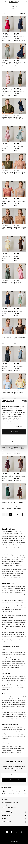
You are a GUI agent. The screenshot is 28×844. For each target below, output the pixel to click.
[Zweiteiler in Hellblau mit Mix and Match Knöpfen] (20, 134)
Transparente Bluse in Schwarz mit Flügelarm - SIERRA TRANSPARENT (20, 338)
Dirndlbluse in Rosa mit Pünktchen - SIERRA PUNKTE (20, 173)
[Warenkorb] (26, 2)
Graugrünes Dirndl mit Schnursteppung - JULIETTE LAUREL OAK (7, 283)
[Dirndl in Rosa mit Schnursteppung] (20, 271)
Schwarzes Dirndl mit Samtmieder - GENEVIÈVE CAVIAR (7, 366)
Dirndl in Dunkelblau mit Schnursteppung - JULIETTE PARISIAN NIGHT (19, 63)
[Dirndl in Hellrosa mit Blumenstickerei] (8, 79)
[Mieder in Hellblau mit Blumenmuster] (8, 381)
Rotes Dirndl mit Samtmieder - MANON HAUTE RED (20, 448)
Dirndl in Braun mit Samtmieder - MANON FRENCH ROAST (20, 476)
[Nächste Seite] (21, 514)
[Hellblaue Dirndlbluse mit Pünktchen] (20, 189)
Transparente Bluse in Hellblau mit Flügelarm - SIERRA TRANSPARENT (8, 338)
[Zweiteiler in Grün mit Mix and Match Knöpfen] (8, 51)
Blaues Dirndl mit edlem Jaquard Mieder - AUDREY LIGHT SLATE (20, 366)
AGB (25, 838)
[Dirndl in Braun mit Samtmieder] (20, 464)
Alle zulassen (14, 431)
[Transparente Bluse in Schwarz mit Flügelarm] (20, 326)
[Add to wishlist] (12, 17)
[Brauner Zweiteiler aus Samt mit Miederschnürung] (20, 244)
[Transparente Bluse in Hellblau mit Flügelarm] (8, 326)
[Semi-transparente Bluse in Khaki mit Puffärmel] (8, 106)
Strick (3, 727)
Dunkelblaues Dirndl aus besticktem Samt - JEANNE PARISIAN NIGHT (19, 118)
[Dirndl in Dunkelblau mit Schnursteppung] (20, 51)
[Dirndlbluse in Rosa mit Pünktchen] (20, 161)
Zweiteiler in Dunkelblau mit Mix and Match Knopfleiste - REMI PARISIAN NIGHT (7, 311)
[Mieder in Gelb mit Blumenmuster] (20, 381)
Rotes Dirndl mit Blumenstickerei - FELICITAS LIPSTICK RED (7, 35)
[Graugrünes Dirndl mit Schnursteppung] (8, 271)
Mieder (5, 697)
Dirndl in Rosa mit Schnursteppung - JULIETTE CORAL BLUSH (20, 283)
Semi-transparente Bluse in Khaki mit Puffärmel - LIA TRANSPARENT (8, 118)
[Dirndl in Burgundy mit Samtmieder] (8, 464)
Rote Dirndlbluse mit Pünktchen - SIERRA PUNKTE (7, 200)
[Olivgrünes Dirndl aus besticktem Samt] (20, 79)
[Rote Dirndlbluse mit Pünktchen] (8, 189)
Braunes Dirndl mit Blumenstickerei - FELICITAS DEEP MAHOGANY (19, 503)
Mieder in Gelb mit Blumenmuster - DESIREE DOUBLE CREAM (19, 393)
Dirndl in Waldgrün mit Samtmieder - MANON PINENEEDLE (7, 503)
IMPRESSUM (4, 838)
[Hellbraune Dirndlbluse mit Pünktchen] (20, 216)
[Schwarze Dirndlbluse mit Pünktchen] (8, 216)
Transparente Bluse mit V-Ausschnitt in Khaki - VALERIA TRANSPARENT (7, 173)
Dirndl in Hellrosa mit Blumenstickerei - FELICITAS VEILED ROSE (7, 90)
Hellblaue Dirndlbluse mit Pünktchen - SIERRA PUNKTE (20, 200)
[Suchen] (5, 2)
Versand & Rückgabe (8, 812)
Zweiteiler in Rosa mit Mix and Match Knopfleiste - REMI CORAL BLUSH (7, 145)
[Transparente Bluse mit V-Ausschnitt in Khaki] (8, 161)
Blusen (6, 577)
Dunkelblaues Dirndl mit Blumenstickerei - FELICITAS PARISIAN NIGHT (20, 35)
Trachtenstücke (10, 588)
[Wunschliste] (22, 2)
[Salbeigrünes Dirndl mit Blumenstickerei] (20, 299)
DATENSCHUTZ (15, 838)
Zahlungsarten (6, 815)
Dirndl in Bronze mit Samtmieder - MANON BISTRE (7, 448)
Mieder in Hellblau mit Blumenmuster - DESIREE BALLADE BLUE (7, 393)
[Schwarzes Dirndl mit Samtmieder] (8, 354)
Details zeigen (19, 426)
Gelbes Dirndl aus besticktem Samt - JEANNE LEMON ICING (7, 255)
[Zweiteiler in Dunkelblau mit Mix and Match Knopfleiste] (8, 299)
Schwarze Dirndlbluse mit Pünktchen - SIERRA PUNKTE (7, 228)
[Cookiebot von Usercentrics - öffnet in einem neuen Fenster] (21, 401)
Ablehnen (14, 441)
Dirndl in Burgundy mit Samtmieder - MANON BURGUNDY (7, 476)
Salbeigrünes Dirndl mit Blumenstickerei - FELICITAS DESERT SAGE (20, 311)
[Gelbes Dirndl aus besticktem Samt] (8, 244)
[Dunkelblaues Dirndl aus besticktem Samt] (20, 106)
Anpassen (13, 436)
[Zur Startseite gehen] (14, 2)
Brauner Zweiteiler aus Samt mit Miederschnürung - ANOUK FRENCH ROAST (20, 255)
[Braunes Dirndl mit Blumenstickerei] (20, 491)
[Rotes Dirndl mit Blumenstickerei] (8, 24)
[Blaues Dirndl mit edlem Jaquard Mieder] (20, 354)
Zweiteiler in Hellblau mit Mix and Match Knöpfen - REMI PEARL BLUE (19, 145)
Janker (7, 727)
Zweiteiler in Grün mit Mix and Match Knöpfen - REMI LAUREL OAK (7, 63)
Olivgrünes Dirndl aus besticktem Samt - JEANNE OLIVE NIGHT (19, 90)
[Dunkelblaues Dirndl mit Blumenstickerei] (20, 24)
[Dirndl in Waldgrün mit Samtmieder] (8, 491)
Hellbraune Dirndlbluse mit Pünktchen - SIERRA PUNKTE (20, 228)
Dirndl (13, 556)
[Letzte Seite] (24, 514)
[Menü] (2, 2)
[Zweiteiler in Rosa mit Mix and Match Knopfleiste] (8, 134)
